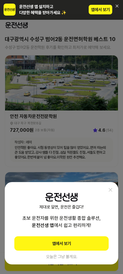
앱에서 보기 (100, 9)
